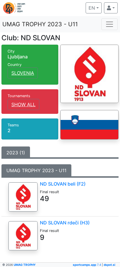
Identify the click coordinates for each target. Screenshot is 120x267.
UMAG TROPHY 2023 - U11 (40, 24)
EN (95, 8)
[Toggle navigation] (109, 24)
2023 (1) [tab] (15, 153)
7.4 (87, 264)
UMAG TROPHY (25, 264)
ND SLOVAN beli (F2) (63, 184)
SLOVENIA (22, 73)
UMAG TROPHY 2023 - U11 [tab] (36, 170)
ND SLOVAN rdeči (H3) (65, 223)
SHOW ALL (23, 104)
